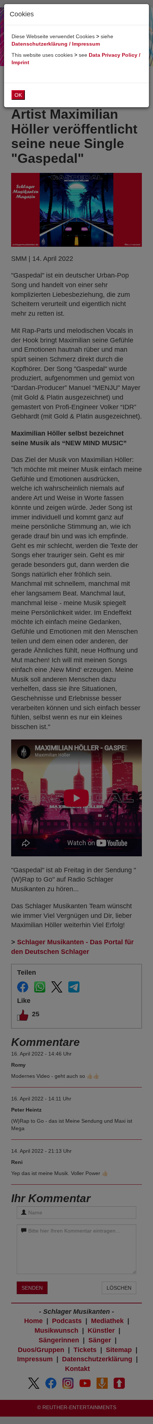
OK (18, 95)
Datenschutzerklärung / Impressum (56, 44)
